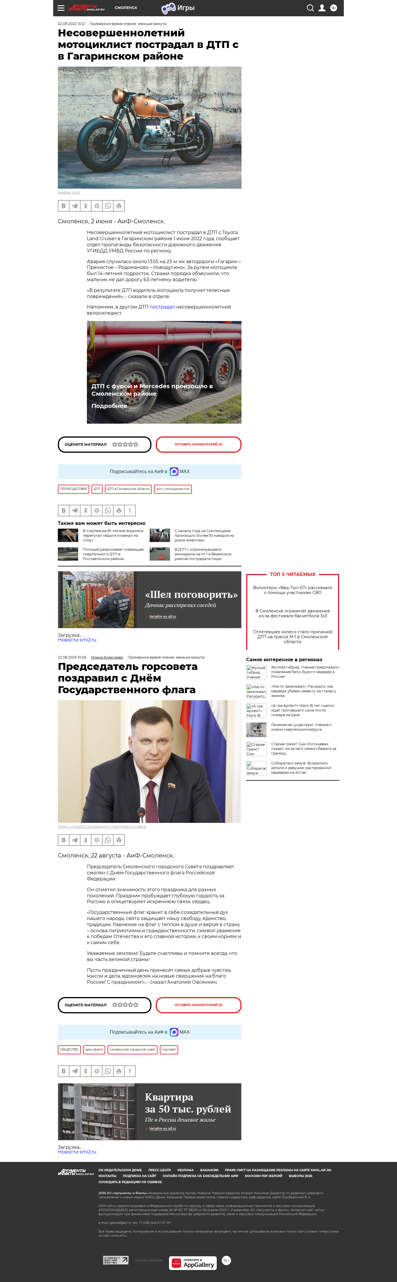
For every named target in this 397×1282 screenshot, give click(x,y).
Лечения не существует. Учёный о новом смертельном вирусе (301, 727)
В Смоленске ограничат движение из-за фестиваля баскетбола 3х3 (292, 613)
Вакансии (209, 1170)
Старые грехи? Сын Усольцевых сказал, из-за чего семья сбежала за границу (303, 748)
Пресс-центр (160, 1170)
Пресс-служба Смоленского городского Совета (102, 826)
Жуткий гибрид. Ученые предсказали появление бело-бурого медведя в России (305, 672)
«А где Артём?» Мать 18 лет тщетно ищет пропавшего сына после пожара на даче (302, 710)
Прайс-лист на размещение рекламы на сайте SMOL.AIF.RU (278, 1170)
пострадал (162, 307)
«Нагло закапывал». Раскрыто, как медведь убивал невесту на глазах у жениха (303, 691)
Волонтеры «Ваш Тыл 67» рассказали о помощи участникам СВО (292, 590)
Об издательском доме (120, 1170)
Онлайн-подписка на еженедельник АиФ (200, 1176)
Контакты (107, 1176)
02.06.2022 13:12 (71, 24)
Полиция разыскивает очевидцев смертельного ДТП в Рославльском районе (113, 554)
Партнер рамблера (148, 1260)
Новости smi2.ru (77, 640)
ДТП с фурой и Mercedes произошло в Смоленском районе (152, 390)
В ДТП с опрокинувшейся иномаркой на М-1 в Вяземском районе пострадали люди (203, 554)
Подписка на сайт (139, 1176)
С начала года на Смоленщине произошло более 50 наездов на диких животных (204, 535)
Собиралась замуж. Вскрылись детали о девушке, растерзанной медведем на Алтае (301, 768)
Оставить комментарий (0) (199, 444)
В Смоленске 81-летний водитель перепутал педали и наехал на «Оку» (113, 535)
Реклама (186, 1170)
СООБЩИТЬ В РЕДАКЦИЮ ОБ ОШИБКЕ (130, 1182)
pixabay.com (69, 192)
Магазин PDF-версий (263, 1176)
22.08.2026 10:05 (72, 657)
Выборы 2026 (300, 1176)
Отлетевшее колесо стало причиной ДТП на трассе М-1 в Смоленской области (292, 637)
